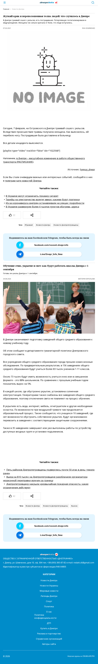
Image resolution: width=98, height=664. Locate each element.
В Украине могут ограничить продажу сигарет (32, 195)
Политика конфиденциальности (45, 616)
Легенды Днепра (49, 596)
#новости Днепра (43, 225)
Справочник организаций (49, 638)
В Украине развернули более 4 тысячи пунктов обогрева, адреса (42, 206)
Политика (49, 606)
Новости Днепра (49, 580)
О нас (49, 611)
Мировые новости (49, 590)
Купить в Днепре (48, 628)
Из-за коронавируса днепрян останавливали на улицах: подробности (45, 203)
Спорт (49, 601)
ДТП (49, 623)
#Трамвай (29, 225)
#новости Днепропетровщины (66, 225)
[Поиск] (92, 2)
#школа (74, 506)
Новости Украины (49, 585)
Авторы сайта (49, 644)
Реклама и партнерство (49, 633)
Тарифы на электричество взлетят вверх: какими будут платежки (43, 199)
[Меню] (4, 2)
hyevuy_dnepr (87, 169)
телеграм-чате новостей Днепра (23, 180)
